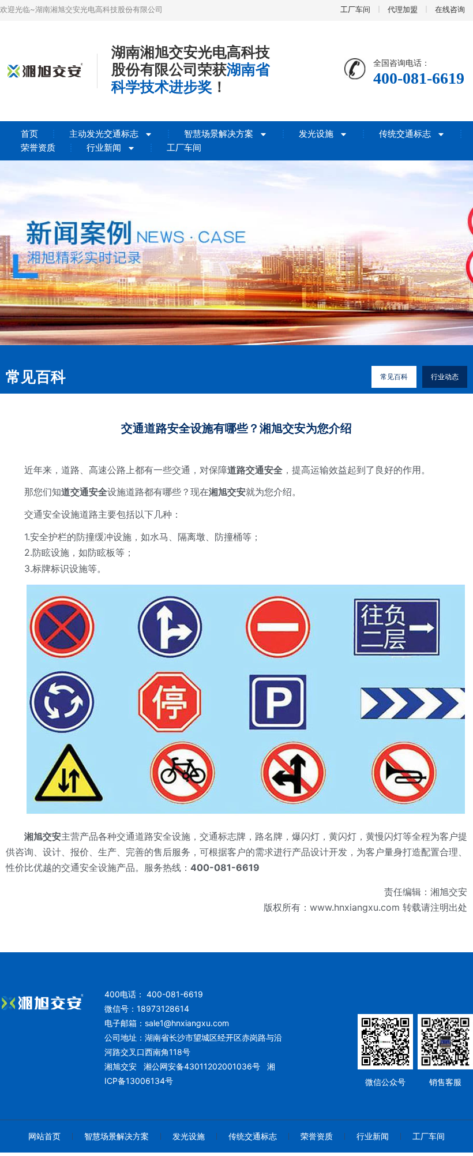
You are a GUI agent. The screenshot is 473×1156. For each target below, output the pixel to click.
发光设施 (316, 133)
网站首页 (44, 1136)
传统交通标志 (405, 133)
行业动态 (445, 376)
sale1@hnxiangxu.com (187, 1023)
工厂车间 (184, 147)
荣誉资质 (38, 147)
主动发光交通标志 (103, 133)
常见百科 (394, 376)
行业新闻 (104, 147)
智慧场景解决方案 (218, 133)
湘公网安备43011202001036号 (202, 1066)
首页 (29, 133)
